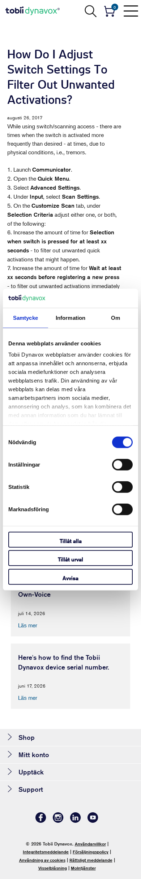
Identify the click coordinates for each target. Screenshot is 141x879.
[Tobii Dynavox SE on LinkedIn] (76, 821)
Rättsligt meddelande (90, 860)
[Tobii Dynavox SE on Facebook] (41, 821)
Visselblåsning (52, 868)
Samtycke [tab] (25, 317)
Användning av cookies (42, 860)
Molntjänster (83, 868)
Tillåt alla (71, 540)
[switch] (122, 464)
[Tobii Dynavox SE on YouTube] (93, 821)
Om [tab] (115, 317)
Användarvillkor (90, 844)
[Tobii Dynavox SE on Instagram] (58, 821)
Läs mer (27, 625)
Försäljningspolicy (90, 851)
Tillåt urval (70, 559)
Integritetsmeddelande (46, 851)
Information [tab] (70, 317)
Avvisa (70, 577)
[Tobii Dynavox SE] (32, 11)
